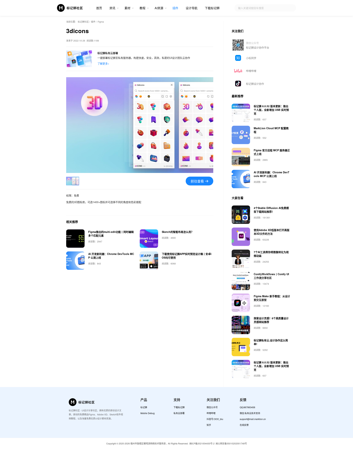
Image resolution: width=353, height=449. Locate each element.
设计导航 (191, 8)
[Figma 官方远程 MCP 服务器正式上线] (241, 157)
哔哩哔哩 (251, 71)
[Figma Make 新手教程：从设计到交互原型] (241, 303)
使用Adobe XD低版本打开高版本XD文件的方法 (271, 231)
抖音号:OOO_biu (215, 419)
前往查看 (197, 181)
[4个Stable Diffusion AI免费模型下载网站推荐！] (241, 214)
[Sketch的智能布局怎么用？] (149, 238)
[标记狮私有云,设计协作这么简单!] (241, 347)
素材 (127, 8)
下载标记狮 (212, 8)
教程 (142, 8)
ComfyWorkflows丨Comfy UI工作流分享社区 (271, 276)
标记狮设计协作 (255, 83)
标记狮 (143, 407)
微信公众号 (212, 407)
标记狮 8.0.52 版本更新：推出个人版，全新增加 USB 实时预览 (271, 109)
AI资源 (159, 8)
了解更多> (103, 63)
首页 (99, 8)
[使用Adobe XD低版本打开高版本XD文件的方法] (241, 237)
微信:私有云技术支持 (250, 413)
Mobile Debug (147, 413)
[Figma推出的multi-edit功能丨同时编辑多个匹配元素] (75, 238)
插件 (175, 8)
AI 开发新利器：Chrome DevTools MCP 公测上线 (271, 174)
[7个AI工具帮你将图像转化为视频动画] (241, 259)
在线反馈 (244, 424)
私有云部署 (179, 413)
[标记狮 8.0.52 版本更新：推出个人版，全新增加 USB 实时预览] (241, 113)
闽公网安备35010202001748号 (231, 443)
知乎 (209, 424)
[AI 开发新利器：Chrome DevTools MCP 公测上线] (75, 260)
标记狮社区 (83, 21)
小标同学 (251, 58)
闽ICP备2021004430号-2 (202, 443)
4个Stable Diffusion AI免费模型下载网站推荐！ (271, 209)
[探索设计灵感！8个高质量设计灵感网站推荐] (241, 325)
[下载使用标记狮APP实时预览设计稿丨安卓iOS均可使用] (149, 260)
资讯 (112, 8)
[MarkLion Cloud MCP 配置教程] (241, 135)
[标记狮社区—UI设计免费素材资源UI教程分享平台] (70, 8)
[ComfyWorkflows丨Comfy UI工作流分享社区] (241, 281)
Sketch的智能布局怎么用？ (178, 232)
